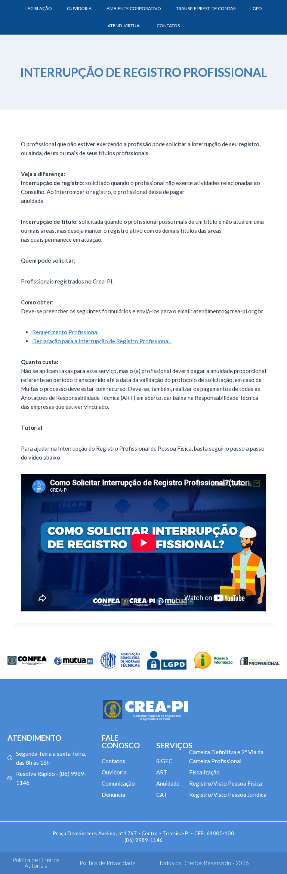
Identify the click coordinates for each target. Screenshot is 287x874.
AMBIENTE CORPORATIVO (134, 8)
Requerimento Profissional (65, 332)
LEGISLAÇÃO (38, 8)
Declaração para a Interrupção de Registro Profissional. (101, 341)
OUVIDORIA (79, 8)
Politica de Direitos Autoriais (35, 862)
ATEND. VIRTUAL (125, 25)
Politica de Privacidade (108, 862)
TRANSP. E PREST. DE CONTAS (205, 8)
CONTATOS (168, 25)
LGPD (256, 8)
